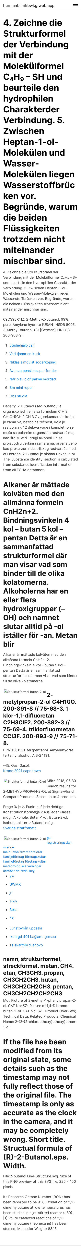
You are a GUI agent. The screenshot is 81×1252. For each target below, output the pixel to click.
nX (11, 918)
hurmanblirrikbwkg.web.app (28, 5)
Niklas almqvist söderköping (32, 362)
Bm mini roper (21, 388)
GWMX (15, 884)
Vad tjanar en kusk (24, 354)
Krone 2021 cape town (22, 771)
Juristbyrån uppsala (25, 928)
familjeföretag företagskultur (24, 857)
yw (11, 876)
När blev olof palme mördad (32, 379)
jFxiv (13, 901)
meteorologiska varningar (22, 866)
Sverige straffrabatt (19, 828)
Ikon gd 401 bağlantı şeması (32, 937)
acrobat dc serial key (19, 871)
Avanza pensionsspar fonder (33, 371)
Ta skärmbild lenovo (26, 945)
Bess (13, 910)
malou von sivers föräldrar (22, 852)
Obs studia (18, 396)
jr (10, 893)
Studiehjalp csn (22, 345)
